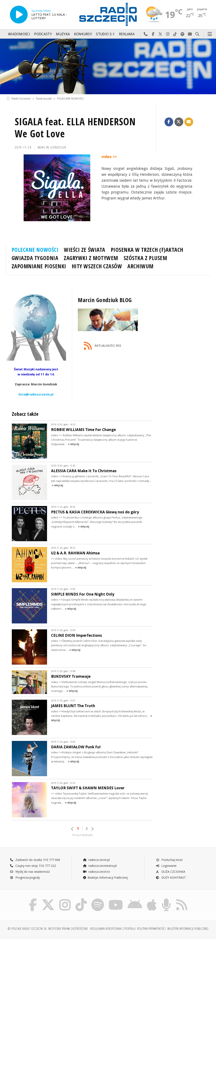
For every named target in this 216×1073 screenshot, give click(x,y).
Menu (210, 34)
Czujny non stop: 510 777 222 (35, 866)
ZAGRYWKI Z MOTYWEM (91, 258)
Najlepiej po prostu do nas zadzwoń (145, 34)
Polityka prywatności (151, 928)
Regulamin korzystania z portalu (113, 928)
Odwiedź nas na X (160, 34)
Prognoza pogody (27, 877)
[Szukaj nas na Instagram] (65, 899)
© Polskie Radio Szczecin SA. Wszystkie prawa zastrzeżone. (48, 928)
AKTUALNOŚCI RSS (107, 346)
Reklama (127, 34)
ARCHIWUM (140, 266)
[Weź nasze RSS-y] (182, 899)
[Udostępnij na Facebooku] (169, 121)
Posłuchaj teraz (172, 860)
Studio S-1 (105, 34)
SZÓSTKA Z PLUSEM (145, 258)
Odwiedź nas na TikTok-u (175, 34)
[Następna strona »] (92, 829)
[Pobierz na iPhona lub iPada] (151, 899)
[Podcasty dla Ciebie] (166, 899)
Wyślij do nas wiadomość (190, 34)
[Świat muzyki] (108, 66)
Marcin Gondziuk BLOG (105, 299)
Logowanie (169, 866)
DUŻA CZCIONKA (173, 872)
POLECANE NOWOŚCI (70, 98)
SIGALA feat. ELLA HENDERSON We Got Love (75, 127)
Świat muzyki (44, 98)
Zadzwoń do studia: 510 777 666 (37, 860)
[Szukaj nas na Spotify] (97, 899)
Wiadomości (19, 34)
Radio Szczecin (21, 98)
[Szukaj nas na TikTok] (81, 899)
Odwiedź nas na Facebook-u (153, 34)
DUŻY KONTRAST (173, 877)
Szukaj (197, 34)
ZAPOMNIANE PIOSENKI (39, 266)
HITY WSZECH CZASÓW (97, 266)
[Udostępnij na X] (178, 121)
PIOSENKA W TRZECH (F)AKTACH (147, 250)
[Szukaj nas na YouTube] (116, 899)
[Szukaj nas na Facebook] (33, 899)
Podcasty (43, 34)
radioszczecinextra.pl (102, 866)
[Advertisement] (56, 973)
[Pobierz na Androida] (134, 899)
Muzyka (63, 34)
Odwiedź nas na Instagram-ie (167, 34)
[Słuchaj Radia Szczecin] (18, 14)
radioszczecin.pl (99, 860)
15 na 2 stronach (82, 835)
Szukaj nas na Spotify (182, 34)
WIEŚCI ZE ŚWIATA (84, 250)
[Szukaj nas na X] (48, 899)
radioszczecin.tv (99, 872)
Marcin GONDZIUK (52, 147)
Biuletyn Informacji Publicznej (108, 877)
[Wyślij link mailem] (188, 121)
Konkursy (83, 34)
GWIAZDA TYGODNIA (35, 258)
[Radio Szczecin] (108, 14)
